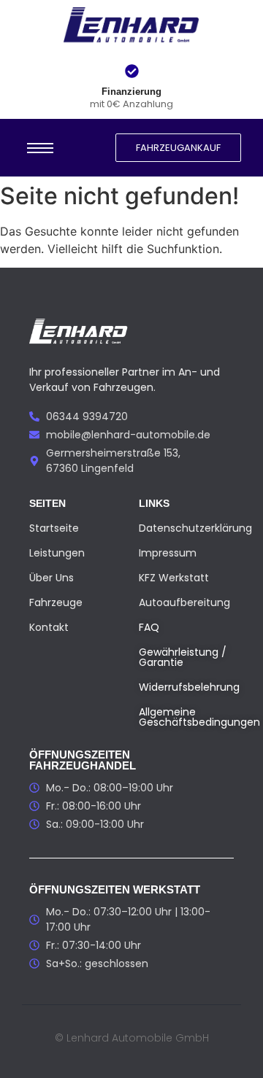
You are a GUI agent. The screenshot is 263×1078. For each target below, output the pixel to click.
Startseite (54, 528)
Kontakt (49, 627)
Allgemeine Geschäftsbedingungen (199, 717)
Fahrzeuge (56, 602)
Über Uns (51, 577)
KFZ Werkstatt (174, 577)
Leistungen (57, 553)
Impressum (168, 553)
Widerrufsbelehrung (189, 687)
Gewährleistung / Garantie (182, 657)
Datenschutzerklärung (195, 528)
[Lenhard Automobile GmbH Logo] (132, 26)
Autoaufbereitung (184, 602)
